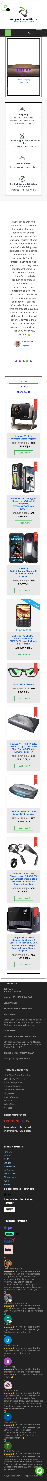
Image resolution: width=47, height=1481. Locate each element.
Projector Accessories (14, 1090)
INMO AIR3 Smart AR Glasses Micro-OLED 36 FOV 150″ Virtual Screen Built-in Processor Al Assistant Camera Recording (23, 878)
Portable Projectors (13, 1082)
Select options (24, 654)
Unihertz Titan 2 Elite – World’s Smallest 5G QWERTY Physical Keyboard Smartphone (23, 640)
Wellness (8, 1108)
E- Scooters (9, 1100)
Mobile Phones (10, 1104)
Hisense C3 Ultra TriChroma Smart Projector (23, 437)
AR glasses (9, 1093)
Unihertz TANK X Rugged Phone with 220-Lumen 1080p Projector (23, 572)
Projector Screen (12, 1086)
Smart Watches (11, 1097)
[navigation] (8, 32)
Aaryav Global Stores (23, 19)
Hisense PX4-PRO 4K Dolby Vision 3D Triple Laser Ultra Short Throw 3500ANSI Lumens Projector (23, 748)
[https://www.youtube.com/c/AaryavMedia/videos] (5, 1195)
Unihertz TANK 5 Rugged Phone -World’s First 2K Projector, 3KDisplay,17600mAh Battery (23, 503)
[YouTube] (9, 1195)
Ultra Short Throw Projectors (17, 1075)
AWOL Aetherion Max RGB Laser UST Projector (23, 812)
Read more (25, 523)
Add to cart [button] (24, 453)
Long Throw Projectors (14, 1079)
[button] (16, 361)
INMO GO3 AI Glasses (23, 684)
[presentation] (10, 66)
